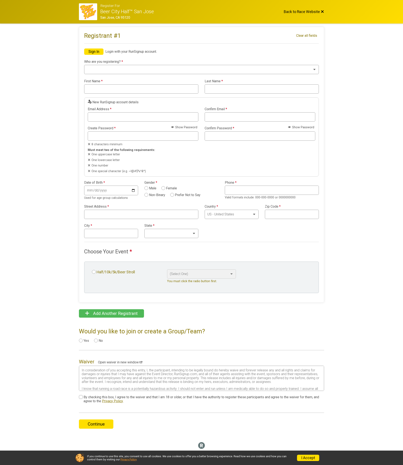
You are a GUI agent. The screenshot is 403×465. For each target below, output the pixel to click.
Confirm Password (219, 128)
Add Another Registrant (115, 313)
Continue (96, 424)
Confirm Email (216, 109)
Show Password (185, 127)
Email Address (99, 109)
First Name (93, 81)
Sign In (93, 52)
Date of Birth (94, 183)
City (88, 226)
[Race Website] (89, 11)
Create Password (102, 128)
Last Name (214, 81)
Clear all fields (306, 36)
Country (211, 206)
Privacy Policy (112, 401)
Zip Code (273, 206)
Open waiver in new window (119, 362)
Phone (231, 183)
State (149, 226)
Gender (150, 183)
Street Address (96, 206)
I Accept (308, 458)
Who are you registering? (103, 62)
